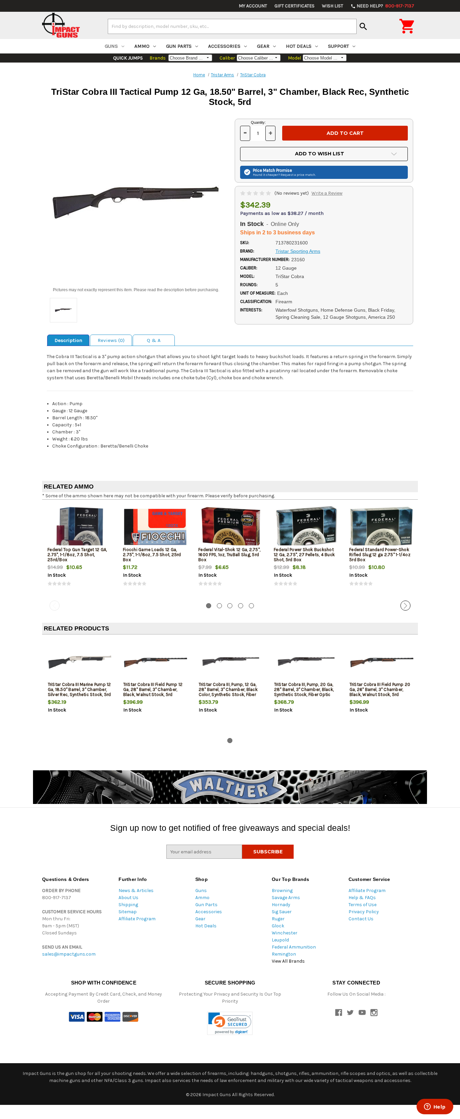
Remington (284, 954)
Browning (282, 890)
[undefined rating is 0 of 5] (256, 193)
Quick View (80, 527)
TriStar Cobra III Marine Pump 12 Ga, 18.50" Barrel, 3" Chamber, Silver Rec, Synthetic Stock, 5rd (79, 689)
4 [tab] (240, 605)
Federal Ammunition (294, 947)
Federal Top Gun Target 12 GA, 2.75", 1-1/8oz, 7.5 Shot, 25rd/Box (77, 554)
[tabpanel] (79, 551)
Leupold (280, 940)
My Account (253, 6)
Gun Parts (179, 46)
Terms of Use (362, 905)
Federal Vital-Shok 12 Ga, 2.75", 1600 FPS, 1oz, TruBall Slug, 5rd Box (229, 554)
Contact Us (361, 919)
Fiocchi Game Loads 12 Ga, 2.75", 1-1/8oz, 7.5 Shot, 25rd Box (152, 554)
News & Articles (136, 890)
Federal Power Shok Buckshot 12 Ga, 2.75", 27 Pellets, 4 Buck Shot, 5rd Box (304, 554)
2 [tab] (219, 605)
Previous (55, 606)
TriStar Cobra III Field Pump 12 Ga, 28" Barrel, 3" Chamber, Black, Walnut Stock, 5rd (153, 689)
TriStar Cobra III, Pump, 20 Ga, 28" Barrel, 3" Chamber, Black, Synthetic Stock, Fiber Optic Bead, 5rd (304, 692)
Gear (263, 46)
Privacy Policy (364, 912)
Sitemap (128, 912)
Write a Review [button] (326, 193)
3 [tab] (229, 605)
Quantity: (258, 122)
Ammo (142, 46)
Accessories (224, 46)
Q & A (154, 340)
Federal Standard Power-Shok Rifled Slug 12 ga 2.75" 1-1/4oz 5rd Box (379, 554)
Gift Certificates (294, 6)
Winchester (284, 933)
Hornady (281, 905)
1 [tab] (208, 605)
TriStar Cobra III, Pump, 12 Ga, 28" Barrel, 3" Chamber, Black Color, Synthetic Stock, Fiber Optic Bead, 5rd (228, 692)
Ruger (278, 919)
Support (338, 46)
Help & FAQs (362, 897)
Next (405, 606)
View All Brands (288, 961)
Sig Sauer (282, 912)
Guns (111, 46)
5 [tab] (251, 605)
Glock (278, 926)
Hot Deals (298, 46)
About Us (128, 897)
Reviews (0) (111, 340)
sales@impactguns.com (69, 954)
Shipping (128, 905)
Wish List (332, 6)
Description (68, 340)
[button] (229, 1023)
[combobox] (232, 26)
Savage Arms (286, 897)
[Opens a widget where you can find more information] (434, 1107)
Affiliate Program (137, 919)
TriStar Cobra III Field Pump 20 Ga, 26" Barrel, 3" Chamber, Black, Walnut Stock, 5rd (380, 689)
